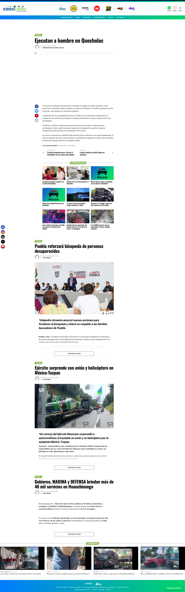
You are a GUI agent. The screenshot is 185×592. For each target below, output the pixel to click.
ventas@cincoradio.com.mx (82, 589)
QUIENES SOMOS (66, 17)
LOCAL (111, 17)
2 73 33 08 (101, 589)
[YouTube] (3, 246)
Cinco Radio (47, 258)
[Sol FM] (108, 8)
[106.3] (131, 8)
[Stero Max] (120, 8)
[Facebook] (3, 227)
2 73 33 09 (108, 589)
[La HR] (96, 8)
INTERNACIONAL (99, 17)
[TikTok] (3, 242)
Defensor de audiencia (74, 587)
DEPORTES (120, 17)
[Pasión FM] (85, 8)
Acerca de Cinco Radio (122, 587)
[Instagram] (3, 232)
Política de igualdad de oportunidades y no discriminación (98, 587)
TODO (77, 17)
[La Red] (62, 8)
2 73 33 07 (94, 589)
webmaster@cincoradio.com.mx (53, 47)
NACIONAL (86, 17)
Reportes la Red (174, 588)
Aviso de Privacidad (61, 587)
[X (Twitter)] (3, 237)
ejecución (63, 145)
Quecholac (72, 145)
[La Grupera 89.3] (73, 8)
